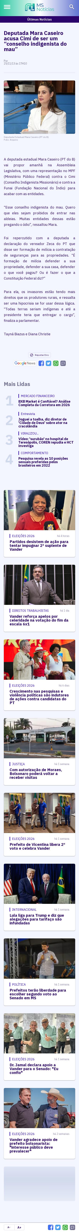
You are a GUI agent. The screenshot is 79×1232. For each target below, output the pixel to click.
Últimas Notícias (39, 19)
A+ (19, 1227)
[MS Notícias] (39, 8)
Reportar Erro (42, 355)
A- (8, 1227)
